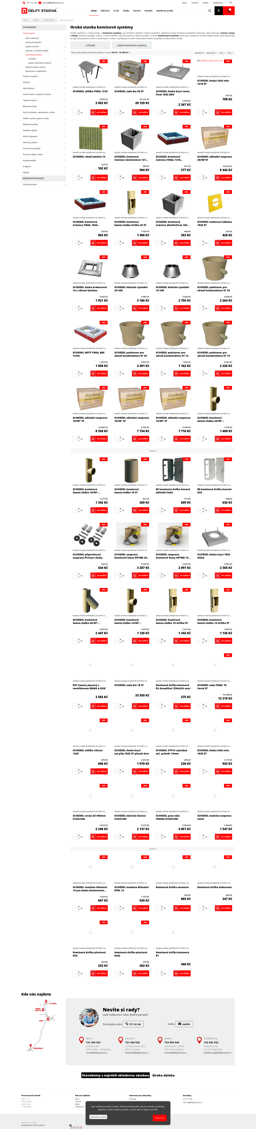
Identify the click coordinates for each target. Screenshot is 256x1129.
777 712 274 (32, 2)
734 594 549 (172, 1042)
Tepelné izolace (30, 100)
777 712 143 (187, 1099)
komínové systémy (66, 20)
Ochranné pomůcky (31, 148)
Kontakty (132, 1099)
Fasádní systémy (30, 76)
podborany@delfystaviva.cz (217, 1052)
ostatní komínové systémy (131, 45)
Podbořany (218, 2)
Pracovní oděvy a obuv (33, 154)
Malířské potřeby (30, 124)
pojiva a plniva (32, 46)
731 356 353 (93, 1042)
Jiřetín (205, 2)
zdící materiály (32, 38)
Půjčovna (105, 10)
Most (184, 2)
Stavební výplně (30, 130)
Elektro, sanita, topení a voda (36, 118)
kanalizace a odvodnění (36, 71)
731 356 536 (132, 1042)
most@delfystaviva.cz (96, 1052)
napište (186, 1024)
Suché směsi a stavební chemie (37, 94)
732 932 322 (211, 1042)
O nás (116, 10)
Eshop (36, 20)
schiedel (90, 45)
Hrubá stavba (49, 20)
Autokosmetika (29, 160)
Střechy (26, 82)
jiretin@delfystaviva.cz (176, 1052)
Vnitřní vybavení (30, 136)
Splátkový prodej (164, 10)
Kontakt (148, 10)
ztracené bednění (33, 42)
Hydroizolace (28, 88)
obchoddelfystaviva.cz (53, 2)
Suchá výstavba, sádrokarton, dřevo (39, 112)
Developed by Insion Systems (33, 1125)
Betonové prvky (30, 106)
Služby (126, 10)
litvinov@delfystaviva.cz (137, 1052)
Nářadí (26, 172)
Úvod (26, 20)
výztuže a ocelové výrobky (37, 50)
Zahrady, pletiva (30, 142)
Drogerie (27, 166)
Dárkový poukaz (30, 184)
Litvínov (194, 2)
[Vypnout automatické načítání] (70, 1125)
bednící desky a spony (35, 67)
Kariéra (137, 10)
